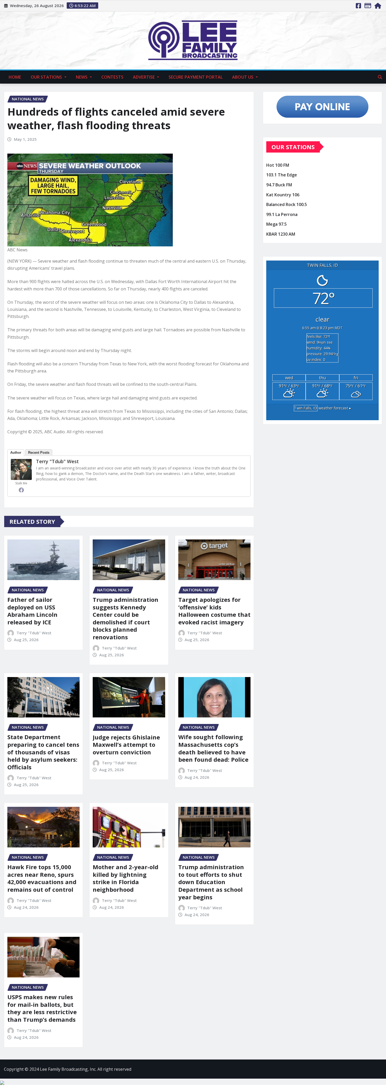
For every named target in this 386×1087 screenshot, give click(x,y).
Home (15, 77)
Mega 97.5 (276, 224)
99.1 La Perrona (282, 214)
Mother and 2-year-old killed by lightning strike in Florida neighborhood (125, 878)
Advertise (144, 77)
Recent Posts (38, 453)
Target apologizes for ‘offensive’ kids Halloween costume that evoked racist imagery (214, 611)
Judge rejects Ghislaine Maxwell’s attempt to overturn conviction (126, 744)
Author (15, 453)
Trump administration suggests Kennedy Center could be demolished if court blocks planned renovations (125, 618)
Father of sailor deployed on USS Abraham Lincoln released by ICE (32, 611)
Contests (112, 77)
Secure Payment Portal (196, 77)
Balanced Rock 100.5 (286, 204)
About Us (243, 77)
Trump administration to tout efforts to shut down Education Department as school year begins (211, 882)
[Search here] (380, 77)
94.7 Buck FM (279, 185)
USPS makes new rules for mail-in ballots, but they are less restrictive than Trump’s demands (42, 1008)
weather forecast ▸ (322, 407)
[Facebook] (21, 490)
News (82, 77)
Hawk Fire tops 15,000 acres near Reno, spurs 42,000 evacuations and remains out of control (41, 878)
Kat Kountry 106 (282, 195)
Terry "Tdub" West (57, 461)
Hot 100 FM (277, 165)
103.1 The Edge (281, 175)
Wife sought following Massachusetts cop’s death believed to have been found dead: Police (213, 748)
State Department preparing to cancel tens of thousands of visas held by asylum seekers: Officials (43, 752)
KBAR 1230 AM (280, 234)
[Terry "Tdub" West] (21, 469)
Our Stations (47, 77)
